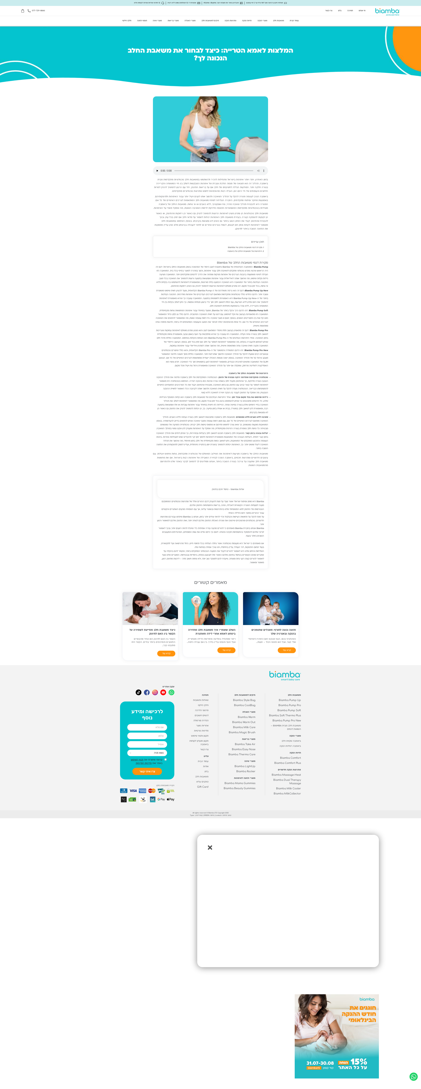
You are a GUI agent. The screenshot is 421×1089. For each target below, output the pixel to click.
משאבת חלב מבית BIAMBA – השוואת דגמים (286, 727)
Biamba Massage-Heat (286, 775)
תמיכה (350, 11)
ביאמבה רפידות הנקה (290, 746)
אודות (206, 766)
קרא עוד (287, 650)
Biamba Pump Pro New (286, 720)
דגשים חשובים (202, 715)
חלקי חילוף (126, 21)
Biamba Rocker (245, 771)
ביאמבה (244, 454)
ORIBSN (206, 815)
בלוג (339, 11)
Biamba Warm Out (243, 722)
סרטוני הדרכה (202, 710)
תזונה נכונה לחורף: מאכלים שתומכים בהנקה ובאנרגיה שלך (273, 632)
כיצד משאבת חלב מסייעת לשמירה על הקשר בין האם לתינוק (152, 632)
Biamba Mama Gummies (239, 783)
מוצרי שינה (157, 21)
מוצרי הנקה (262, 21)
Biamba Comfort (290, 758)
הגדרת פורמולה (201, 721)
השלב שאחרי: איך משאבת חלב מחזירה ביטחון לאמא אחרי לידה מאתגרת (211, 632)
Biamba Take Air (245, 744)
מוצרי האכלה (190, 21)
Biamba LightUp (245, 766)
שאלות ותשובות (201, 700)
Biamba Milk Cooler (288, 788)
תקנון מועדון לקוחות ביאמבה (199, 743)
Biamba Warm (246, 717)
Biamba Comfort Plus (287, 763)
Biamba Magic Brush (242, 732)
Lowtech (218, 815)
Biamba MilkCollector (287, 793)
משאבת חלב (226, 217)
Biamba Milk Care (244, 727)
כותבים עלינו (202, 782)
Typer (192, 815)
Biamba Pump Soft (289, 710)
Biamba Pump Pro (289, 705)
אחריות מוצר (202, 726)
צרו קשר (328, 11)
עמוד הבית (294, 21)
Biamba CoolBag (244, 705)
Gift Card (203, 787)
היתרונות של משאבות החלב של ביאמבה (244, 251)
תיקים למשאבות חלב (210, 21)
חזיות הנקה (247, 21)
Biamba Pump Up (290, 700)
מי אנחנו (362, 11)
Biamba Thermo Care (241, 754)
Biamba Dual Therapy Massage (287, 782)
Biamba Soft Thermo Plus (285, 715)
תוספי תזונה (142, 21)
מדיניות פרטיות (201, 731)
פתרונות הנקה (230, 21)
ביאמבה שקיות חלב (291, 741)
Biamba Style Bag (244, 700)
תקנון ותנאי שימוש (200, 736)
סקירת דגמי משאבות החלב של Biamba (245, 248)
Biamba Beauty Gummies (239, 788)
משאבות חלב (278, 21)
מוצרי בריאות (173, 21)
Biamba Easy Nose (243, 749)
